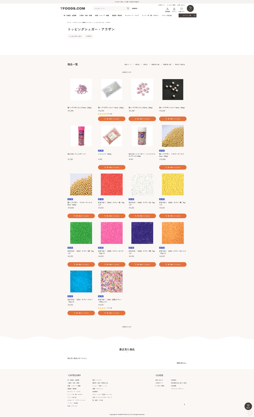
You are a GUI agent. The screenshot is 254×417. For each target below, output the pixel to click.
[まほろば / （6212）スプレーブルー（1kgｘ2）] (81, 281)
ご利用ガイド (161, 5)
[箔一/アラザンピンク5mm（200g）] (142, 89)
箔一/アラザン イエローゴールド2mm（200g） (171, 155)
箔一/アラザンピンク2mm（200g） (79, 107)
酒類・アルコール (97, 389)
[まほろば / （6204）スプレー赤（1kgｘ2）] (111, 184)
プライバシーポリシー (177, 389)
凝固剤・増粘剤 (117, 15)
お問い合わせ (181, 5)
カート (190, 9)
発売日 (145, 64)
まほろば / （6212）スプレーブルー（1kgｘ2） (80, 300)
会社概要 (173, 386)
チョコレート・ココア (132, 15)
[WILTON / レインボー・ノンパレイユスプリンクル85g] (142, 136)
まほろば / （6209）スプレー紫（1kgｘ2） (142, 252)
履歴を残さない (182, 363)
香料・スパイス (97, 380)
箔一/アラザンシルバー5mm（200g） (172, 107)
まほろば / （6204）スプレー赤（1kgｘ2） (111, 203)
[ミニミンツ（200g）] (111, 136)
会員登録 (167, 11)
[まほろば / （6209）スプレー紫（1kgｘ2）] (142, 233)
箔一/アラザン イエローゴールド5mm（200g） (79, 203)
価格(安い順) (155, 64)
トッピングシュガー (75, 36)
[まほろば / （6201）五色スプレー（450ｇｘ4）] (111, 281)
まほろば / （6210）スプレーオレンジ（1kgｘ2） (172, 252)
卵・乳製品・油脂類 (70, 15)
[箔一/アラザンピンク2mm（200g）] (81, 89)
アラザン (89, 36)
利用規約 (173, 380)
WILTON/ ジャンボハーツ (76, 154)
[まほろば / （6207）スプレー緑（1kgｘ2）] (81, 233)
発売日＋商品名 (180, 64)
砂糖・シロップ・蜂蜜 (102, 15)
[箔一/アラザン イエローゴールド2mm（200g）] (173, 136)
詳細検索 (134, 8)
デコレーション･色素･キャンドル (102, 394)
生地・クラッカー (72, 406)
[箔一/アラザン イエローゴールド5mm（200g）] (81, 184)
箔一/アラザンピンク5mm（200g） (141, 107)
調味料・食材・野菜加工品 (100, 383)
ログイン (174, 11)
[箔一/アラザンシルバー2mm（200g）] (111, 89)
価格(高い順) (167, 64)
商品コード (128, 64)
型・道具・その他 (97, 400)
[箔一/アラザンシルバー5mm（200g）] (173, 89)
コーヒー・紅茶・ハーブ (99, 386)
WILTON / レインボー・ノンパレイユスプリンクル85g (142, 155)
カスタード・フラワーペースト (76, 400)
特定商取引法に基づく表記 (179, 383)
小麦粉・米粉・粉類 (85, 15)
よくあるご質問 (171, 5)
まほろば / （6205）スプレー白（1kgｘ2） (142, 203)
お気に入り (182, 11)
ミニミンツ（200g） (105, 154)
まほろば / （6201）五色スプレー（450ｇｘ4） (110, 300)
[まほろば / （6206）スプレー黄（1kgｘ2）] (173, 184)
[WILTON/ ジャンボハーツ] (81, 136)
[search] (128, 8)
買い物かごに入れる (113, 119)
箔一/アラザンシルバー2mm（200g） (111, 107)
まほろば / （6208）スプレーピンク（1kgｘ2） (111, 252)
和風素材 (95, 391)
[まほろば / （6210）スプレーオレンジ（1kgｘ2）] (173, 233)
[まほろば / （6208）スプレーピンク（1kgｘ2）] (111, 233)
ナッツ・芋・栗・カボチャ (150, 15)
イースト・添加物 (72, 403)
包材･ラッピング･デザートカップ (102, 397)
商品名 (137, 64)
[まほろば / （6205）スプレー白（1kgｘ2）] (142, 184)
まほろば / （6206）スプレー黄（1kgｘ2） (172, 203)
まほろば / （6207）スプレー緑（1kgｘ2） (80, 252)
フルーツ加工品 (167, 15)
